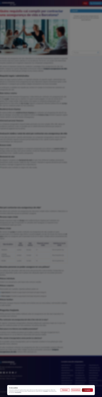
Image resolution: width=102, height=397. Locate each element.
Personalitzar (76, 390)
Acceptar (87, 390)
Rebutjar (65, 390)
